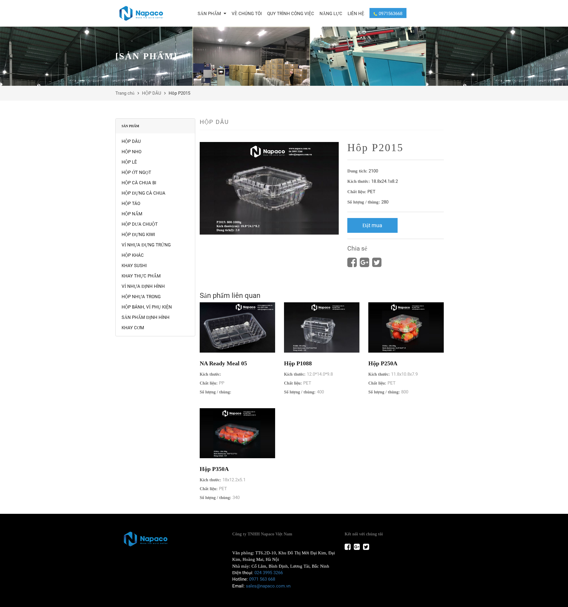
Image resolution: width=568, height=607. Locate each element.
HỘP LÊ (129, 162)
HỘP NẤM (132, 214)
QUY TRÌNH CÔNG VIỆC (290, 13)
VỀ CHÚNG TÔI (247, 13)
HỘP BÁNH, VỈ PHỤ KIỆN (147, 307)
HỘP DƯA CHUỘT (140, 224)
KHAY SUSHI (134, 265)
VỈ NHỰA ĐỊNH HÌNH (143, 286)
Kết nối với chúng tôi (364, 534)
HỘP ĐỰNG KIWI (138, 234)
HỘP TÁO (131, 203)
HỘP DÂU (151, 93)
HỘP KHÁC (133, 255)
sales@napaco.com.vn (268, 586)
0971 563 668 (262, 579)
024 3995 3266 (268, 572)
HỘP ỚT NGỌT (136, 172)
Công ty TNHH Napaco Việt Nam (262, 534)
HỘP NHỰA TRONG (141, 296)
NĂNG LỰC (331, 13)
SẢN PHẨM (210, 13)
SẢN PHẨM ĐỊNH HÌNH (146, 317)
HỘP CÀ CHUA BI (139, 182)
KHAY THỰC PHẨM (141, 276)
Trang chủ (125, 93)
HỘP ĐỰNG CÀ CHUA (143, 193)
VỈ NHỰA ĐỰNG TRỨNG (146, 245)
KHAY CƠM (133, 327)
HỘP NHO (131, 151)
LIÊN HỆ (356, 13)
